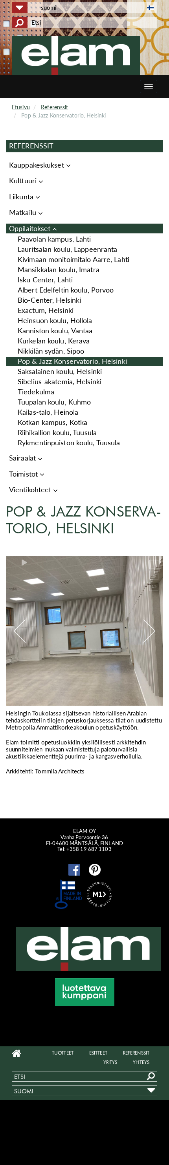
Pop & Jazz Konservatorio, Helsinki (72, 361)
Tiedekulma (36, 392)
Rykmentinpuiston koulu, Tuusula (69, 443)
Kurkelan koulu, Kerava (54, 341)
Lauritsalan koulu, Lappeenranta (67, 249)
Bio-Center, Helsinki (49, 300)
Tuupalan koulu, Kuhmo (54, 402)
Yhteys (141, 1062)
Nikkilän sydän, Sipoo (51, 351)
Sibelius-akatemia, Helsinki (59, 381)
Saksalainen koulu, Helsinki (60, 371)
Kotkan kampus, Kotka (52, 422)
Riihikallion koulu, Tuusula (57, 432)
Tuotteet (62, 1053)
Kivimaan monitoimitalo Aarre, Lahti (73, 259)
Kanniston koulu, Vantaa (55, 331)
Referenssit (54, 107)
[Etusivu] (87, 55)
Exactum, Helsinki (45, 310)
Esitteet (98, 1053)
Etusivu (21, 107)
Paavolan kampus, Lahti (54, 239)
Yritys (110, 1062)
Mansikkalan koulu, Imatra (58, 270)
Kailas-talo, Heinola (48, 412)
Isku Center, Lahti (45, 280)
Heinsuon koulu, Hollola (55, 320)
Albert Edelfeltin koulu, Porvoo (66, 290)
